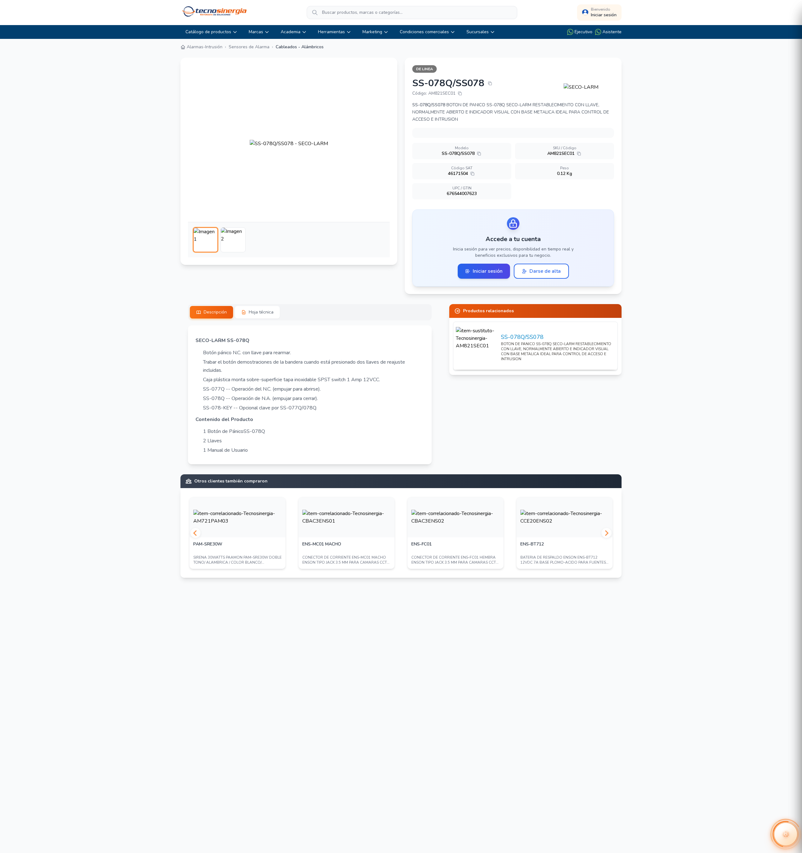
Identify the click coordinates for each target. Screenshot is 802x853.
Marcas (256, 32)
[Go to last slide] (195, 533)
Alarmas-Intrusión (204, 47)
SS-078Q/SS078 (522, 337)
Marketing (372, 32)
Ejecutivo (583, 32)
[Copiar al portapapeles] (490, 83)
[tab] (211, 312)
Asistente (612, 32)
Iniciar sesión (488, 271)
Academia (290, 32)
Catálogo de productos (208, 32)
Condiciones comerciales (424, 32)
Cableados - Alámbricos (300, 47)
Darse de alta (545, 271)
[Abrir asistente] (785, 834)
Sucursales (477, 32)
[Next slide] (607, 533)
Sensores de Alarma (249, 47)
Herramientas (331, 32)
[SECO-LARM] (589, 87)
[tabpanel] (310, 394)
